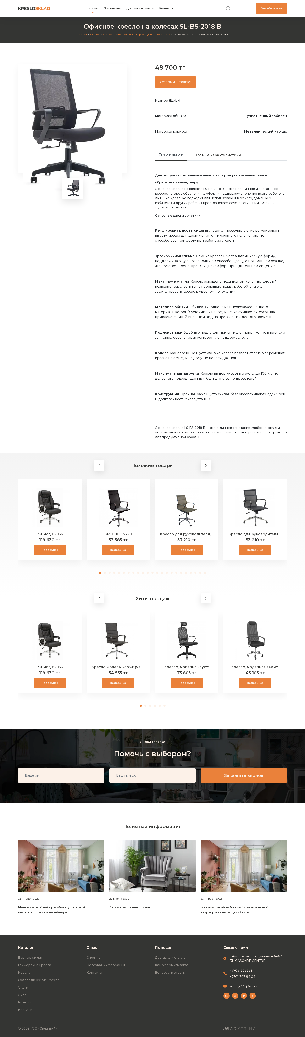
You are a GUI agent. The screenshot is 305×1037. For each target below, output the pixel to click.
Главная (81, 34)
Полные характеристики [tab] (217, 155)
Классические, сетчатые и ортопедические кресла (136, 34)
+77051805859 (241, 970)
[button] (100, 572)
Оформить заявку (175, 82)
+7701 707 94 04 (242, 977)
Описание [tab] (171, 155)
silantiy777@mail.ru (245, 986)
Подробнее (49, 549)
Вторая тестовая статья (129, 907)
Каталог (95, 34)
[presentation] (99, 465)
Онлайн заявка (271, 8)
